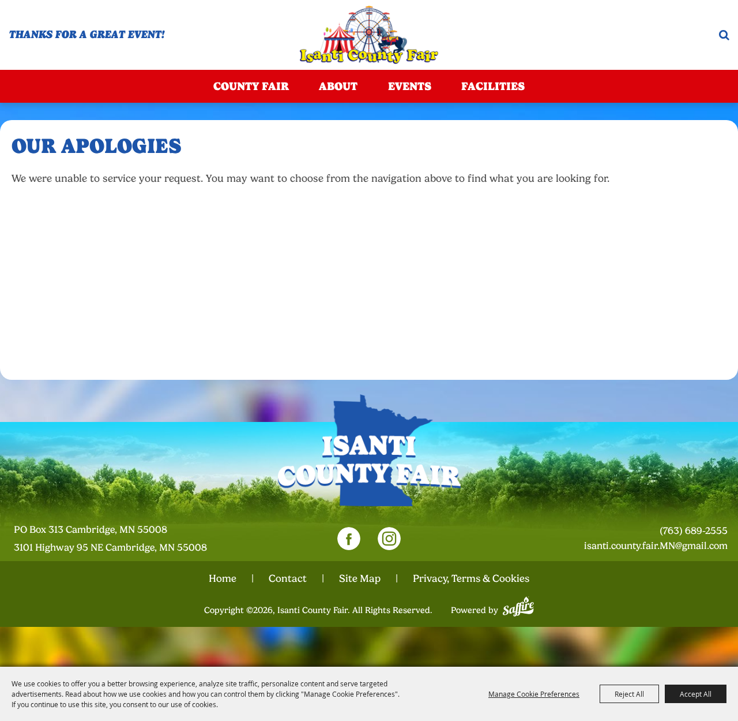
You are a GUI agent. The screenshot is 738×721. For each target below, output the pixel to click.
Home (222, 578)
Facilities (493, 86)
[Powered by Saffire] (518, 605)
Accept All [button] (695, 693)
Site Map (360, 578)
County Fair (251, 86)
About (338, 86)
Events (409, 86)
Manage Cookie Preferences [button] (533, 693)
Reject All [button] (629, 693)
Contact (288, 578)
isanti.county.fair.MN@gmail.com (656, 545)
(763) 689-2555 (694, 530)
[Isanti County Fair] (369, 35)
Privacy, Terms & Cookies (471, 578)
